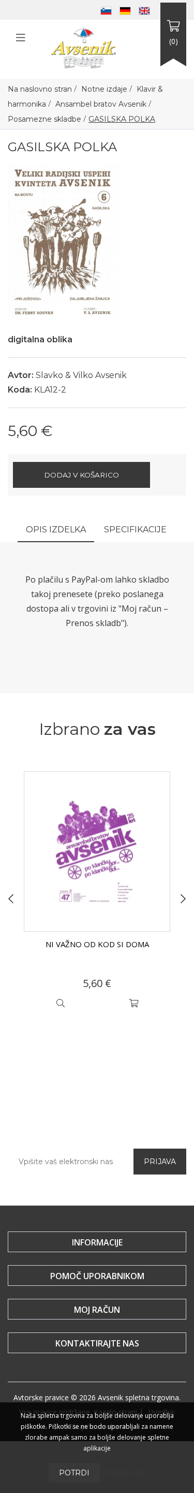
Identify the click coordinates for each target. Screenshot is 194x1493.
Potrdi (74, 1472)
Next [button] (183, 899)
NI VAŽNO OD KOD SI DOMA (97, 944)
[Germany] (125, 10)
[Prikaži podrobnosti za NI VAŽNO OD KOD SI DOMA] (97, 851)
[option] (97, 892)
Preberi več (123, 1472)
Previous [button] (11, 899)
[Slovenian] (106, 10)
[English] (144, 10)
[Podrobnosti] (60, 1003)
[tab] (56, 530)
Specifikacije (135, 529)
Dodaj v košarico (81, 475)
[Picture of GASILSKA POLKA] (63, 241)
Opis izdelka (56, 529)
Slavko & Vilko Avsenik (81, 375)
